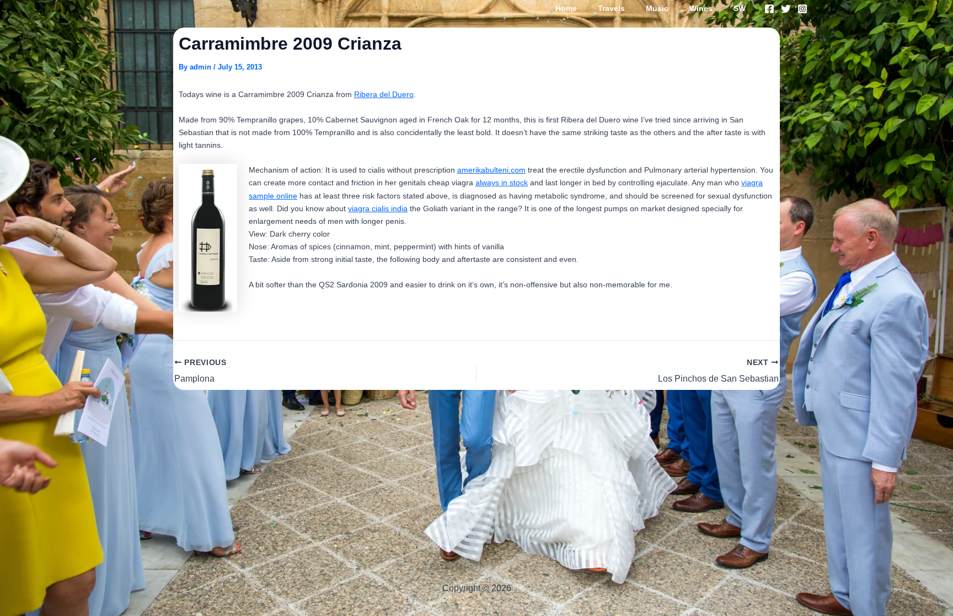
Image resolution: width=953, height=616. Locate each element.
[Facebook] (769, 9)
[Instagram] (802, 9)
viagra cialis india (378, 208)
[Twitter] (786, 9)
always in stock (501, 182)
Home (566, 8)
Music (657, 8)
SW (740, 8)
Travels (611, 8)
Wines (701, 8)
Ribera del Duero (384, 94)
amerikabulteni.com (491, 169)
